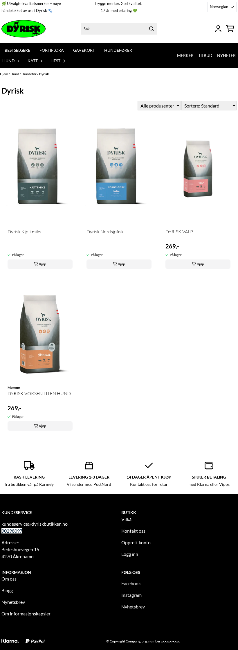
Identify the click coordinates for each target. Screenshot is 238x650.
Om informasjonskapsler (26, 613)
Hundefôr (29, 74)
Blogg (7, 590)
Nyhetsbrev (13, 602)
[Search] (151, 29)
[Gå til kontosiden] (218, 29)
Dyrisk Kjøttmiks (24, 231)
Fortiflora (51, 50)
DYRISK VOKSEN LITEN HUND (39, 393)
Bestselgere (17, 50)
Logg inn (129, 554)
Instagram (131, 595)
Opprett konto (136, 542)
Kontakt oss (133, 530)
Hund (15, 74)
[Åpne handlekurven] (230, 29)
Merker (185, 55)
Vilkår (127, 519)
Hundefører (118, 50)
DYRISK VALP (179, 231)
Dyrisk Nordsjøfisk (105, 231)
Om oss (9, 578)
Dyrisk (44, 74)
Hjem (4, 74)
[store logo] (23, 28)
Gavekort (84, 50)
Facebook (131, 583)
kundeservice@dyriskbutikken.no (34, 524)
